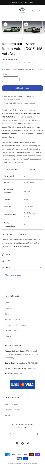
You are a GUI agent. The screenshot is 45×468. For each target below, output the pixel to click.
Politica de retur (11, 331)
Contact (8, 314)
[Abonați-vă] (37, 434)
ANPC (7, 302)
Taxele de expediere (16, 63)
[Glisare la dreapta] (28, 39)
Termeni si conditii (12, 319)
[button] (5, 11)
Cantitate (5, 74)
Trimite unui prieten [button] (13, 275)
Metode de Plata (11, 404)
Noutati (8, 415)
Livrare (8, 336)
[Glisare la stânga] (17, 39)
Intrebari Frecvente (13, 410)
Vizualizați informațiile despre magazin (19, 103)
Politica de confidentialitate (16, 325)
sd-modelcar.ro (19, 463)
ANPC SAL (9, 308)
